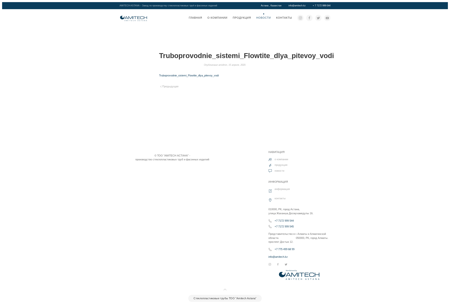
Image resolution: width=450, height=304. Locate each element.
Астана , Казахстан (271, 5)
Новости (263, 17)
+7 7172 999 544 (284, 220)
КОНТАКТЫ (284, 17)
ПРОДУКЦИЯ (242, 17)
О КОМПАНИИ (217, 17)
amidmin (222, 65)
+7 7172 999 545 (284, 226)
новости (279, 170)
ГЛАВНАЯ (195, 17)
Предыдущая (170, 86)
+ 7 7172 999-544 (321, 5)
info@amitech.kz (297, 5)
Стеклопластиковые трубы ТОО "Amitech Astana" (225, 298)
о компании (281, 159)
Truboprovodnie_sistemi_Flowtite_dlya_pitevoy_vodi (189, 75)
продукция (281, 165)
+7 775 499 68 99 (284, 249)
